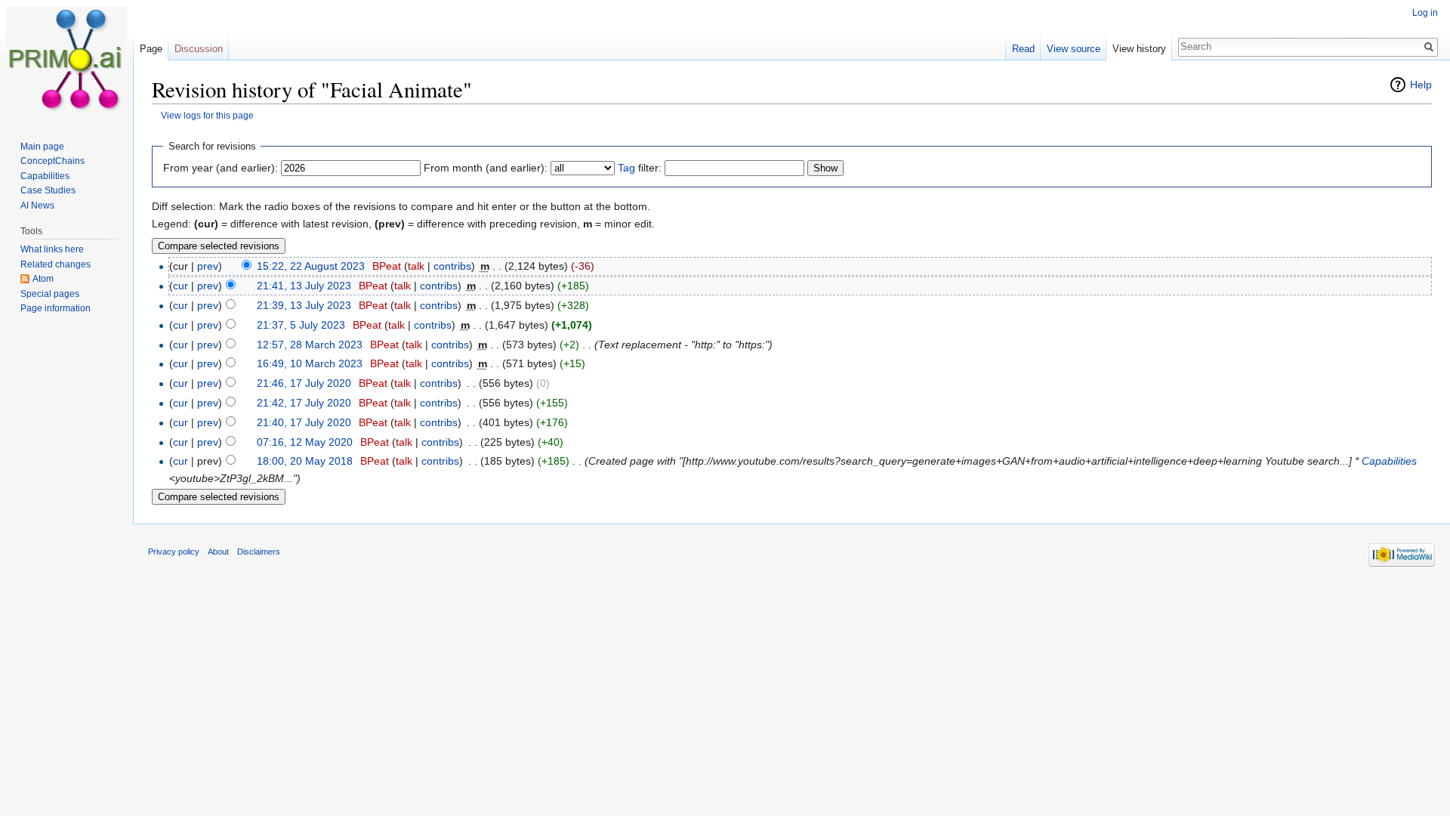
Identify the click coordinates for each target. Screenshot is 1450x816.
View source (1073, 48)
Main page (42, 146)
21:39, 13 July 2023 (304, 305)
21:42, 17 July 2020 (304, 403)
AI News (37, 205)
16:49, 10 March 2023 (309, 363)
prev (207, 266)
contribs (452, 266)
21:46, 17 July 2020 (304, 383)
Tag (626, 168)
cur (180, 286)
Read (1023, 48)
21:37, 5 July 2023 (301, 325)
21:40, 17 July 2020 (304, 422)
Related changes (55, 264)
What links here (52, 249)
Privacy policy (173, 551)
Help (1421, 85)
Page (151, 48)
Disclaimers (258, 551)
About (218, 551)
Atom (43, 279)
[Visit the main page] (66, 60)
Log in (1425, 13)
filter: (640, 168)
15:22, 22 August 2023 (311, 266)
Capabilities (1389, 461)
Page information (55, 308)
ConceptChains (52, 161)
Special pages (49, 294)
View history (1139, 48)
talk (416, 266)
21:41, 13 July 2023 (304, 286)
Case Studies (48, 190)
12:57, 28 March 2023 (309, 344)
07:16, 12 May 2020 (305, 442)
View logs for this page (207, 115)
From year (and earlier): (220, 168)
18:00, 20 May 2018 (305, 461)
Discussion (198, 48)
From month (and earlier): (486, 168)
